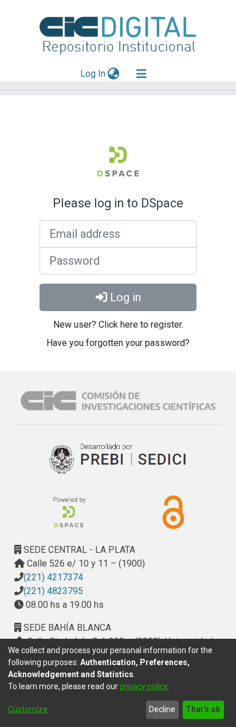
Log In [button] (93, 73)
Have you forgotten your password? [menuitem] (118, 342)
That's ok (203, 709)
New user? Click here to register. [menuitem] (118, 324)
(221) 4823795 (53, 590)
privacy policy (143, 686)
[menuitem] (114, 74)
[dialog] (118, 683)
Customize (28, 709)
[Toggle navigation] (141, 73)
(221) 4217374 (53, 577)
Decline (162, 709)
